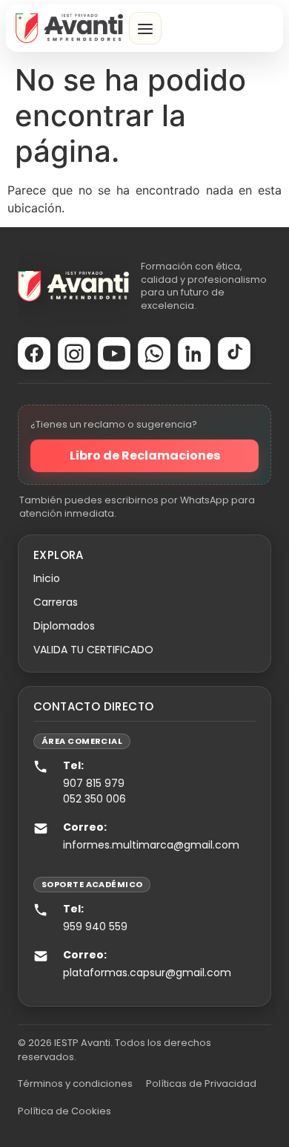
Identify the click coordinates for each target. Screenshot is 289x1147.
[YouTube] (114, 353)
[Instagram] (74, 353)
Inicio (46, 578)
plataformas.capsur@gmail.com (147, 972)
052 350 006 (94, 798)
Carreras (55, 602)
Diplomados (64, 625)
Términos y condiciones (75, 1083)
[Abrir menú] (145, 28)
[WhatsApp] (154, 353)
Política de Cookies (64, 1111)
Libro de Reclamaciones (145, 455)
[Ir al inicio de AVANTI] (69, 28)
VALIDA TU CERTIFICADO (93, 649)
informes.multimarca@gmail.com (151, 844)
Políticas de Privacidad (201, 1083)
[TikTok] (234, 353)
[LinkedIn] (194, 353)
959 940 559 (95, 926)
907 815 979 (93, 783)
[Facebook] (34, 353)
